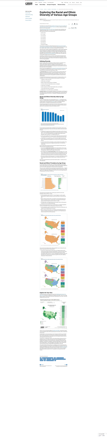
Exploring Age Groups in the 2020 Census (48, 29)
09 (57, 9)
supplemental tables (56, 330)
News (62, 2)
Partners (36, 2)
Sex (55, 360)
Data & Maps (42, 4)
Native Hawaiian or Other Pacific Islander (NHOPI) (58, 359)
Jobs (70, 2)
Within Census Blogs (28, 11)
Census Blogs (49, 9)
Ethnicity (44, 359)
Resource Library (61, 4)
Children (41, 359)
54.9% (53, 101)
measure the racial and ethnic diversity (58, 68)
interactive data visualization (50, 53)
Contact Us (77, 2)
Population (41, 360)
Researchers (40, 2)
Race (44, 360)
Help (81, 2)
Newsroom (45, 9)
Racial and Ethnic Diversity (50, 360)
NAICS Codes (66, 2)
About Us (73, 2)
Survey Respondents (51, 2)
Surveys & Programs (51, 4)
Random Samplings (54, 9)
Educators (44, 2)
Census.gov (41, 9)
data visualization (64, 346)
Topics (36, 4)
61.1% (59, 99)
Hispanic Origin (49, 359)
